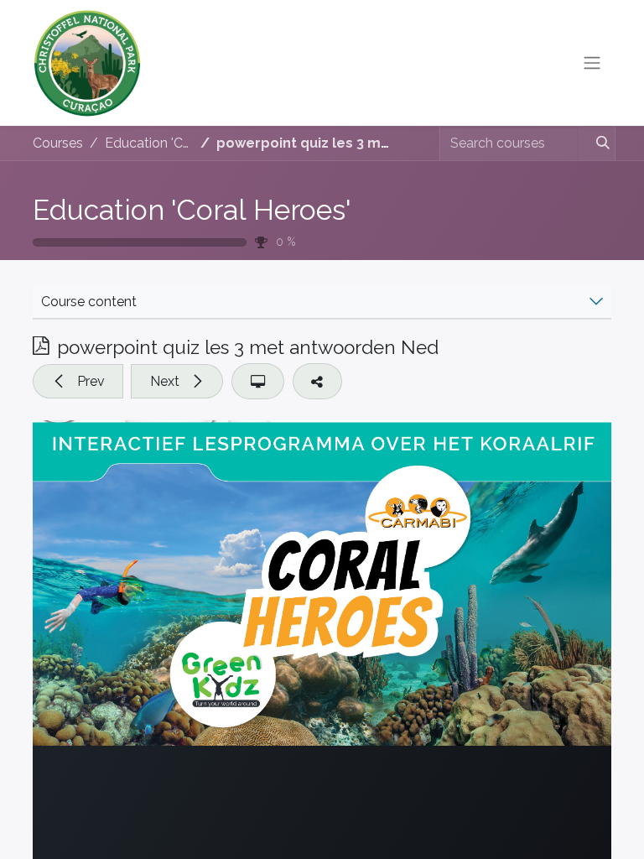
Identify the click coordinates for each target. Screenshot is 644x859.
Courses (58, 143)
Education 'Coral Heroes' (192, 209)
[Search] (596, 143)
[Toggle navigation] (592, 63)
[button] (78, 381)
